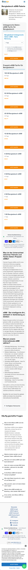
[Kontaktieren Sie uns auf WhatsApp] (24, 566)
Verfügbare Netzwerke (13, 406)
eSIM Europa (14, 509)
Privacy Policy (12, 568)
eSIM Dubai (14, 517)
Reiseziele (14, 507)
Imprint (18, 568)
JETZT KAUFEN (14, 58)
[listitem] (14, 282)
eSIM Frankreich (14, 513)
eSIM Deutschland (14, 515)
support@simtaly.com (16, 542)
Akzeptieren (14, 564)
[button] (25, 546)
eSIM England (14, 511)
